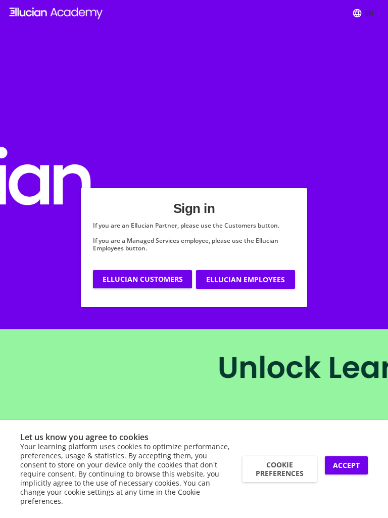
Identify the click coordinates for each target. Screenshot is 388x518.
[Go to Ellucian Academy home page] (56, 13)
